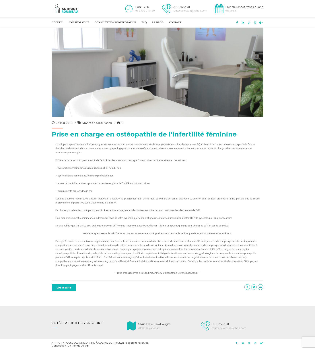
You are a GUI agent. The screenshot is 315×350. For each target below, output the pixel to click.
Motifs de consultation (97, 123)
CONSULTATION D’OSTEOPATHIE (115, 22)
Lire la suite (64, 287)
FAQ (144, 22)
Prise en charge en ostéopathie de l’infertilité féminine (144, 134)
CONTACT (175, 22)
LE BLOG (158, 22)
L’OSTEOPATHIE (79, 22)
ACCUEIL (57, 22)
